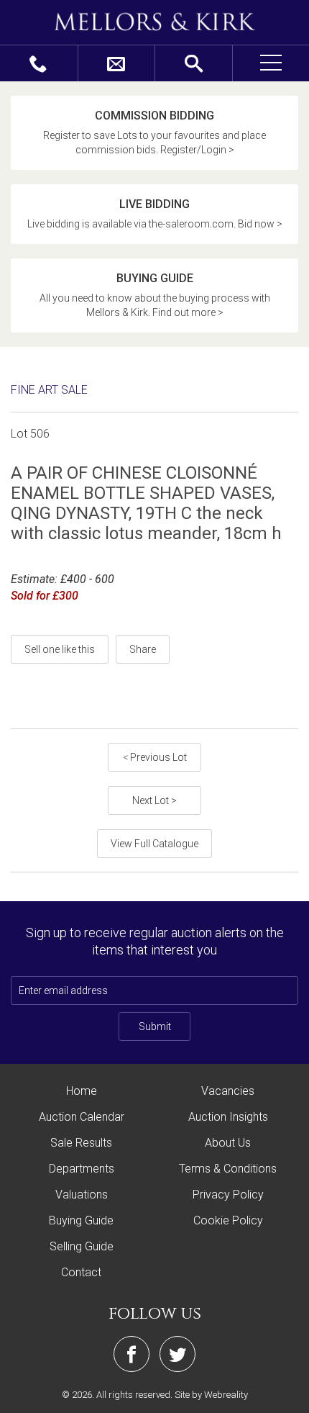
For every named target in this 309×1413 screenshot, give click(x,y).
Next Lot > (154, 800)
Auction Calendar (81, 1117)
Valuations (81, 1194)
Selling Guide (82, 1246)
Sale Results (81, 1143)
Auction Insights (228, 1117)
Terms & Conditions (228, 1168)
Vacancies (227, 1091)
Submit (155, 1026)
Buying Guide (81, 1220)
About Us (228, 1143)
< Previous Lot (155, 757)
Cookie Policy (228, 1220)
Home (81, 1091)
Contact (81, 1272)
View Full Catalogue (154, 843)
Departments (81, 1168)
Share (142, 649)
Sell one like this (59, 649)
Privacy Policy (228, 1194)
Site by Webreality (211, 1394)
